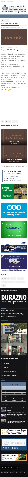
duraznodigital (6, 27)
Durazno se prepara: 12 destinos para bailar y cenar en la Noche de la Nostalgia (16, 415)
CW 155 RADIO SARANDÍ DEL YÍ (10, 371)
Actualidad (13, 278)
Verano (3, 285)
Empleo (22, 282)
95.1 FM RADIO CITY (7, 363)
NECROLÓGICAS (10, 1)
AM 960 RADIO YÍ (7, 367)
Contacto (3, 1)
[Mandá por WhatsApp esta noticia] (2, 121)
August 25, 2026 (17, 180)
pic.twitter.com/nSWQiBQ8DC (11, 176)
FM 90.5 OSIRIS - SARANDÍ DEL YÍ (10, 375)
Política (17, 282)
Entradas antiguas (20, 166)
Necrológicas (5, 20)
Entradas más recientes (9, 166)
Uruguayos (4, 282)
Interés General (5, 278)
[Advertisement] (14, 105)
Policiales (11, 282)
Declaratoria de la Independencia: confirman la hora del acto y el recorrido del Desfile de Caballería (16, 409)
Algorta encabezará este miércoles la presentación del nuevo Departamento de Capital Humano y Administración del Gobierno (16, 421)
